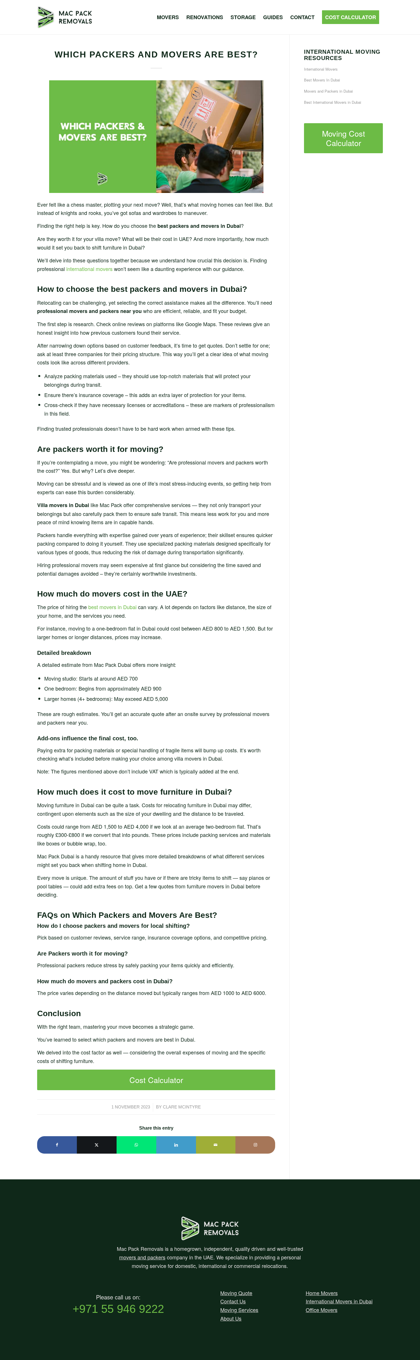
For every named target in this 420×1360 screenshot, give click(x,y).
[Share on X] (97, 1145)
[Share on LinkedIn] (176, 1145)
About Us (230, 1318)
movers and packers (142, 1257)
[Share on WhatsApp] (136, 1145)
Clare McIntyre (182, 1107)
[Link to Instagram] (255, 1145)
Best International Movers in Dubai (332, 102)
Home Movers (322, 1293)
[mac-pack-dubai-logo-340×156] (74, 17)
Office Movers (321, 1309)
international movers (89, 268)
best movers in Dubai (112, 607)
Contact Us (233, 1301)
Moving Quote (236, 1293)
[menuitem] (168, 17)
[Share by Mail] (216, 1145)
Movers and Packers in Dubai (328, 91)
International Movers (321, 69)
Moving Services (239, 1309)
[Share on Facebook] (57, 1145)
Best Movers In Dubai (322, 80)
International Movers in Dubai (339, 1301)
